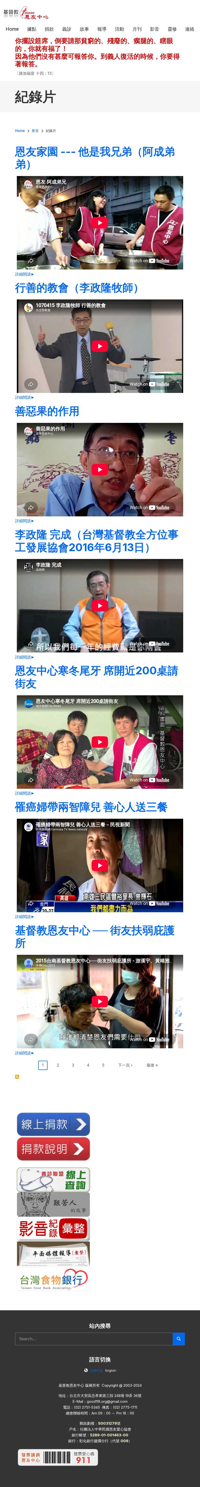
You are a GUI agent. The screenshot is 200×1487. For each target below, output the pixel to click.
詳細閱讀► (25, 274)
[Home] (26, 12)
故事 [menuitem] (84, 29)
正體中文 (96, 1370)
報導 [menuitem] (102, 29)
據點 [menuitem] (31, 29)
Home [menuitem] (12, 29)
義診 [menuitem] (66, 29)
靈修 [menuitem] (172, 29)
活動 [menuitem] (119, 29)
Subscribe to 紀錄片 (17, 1077)
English (110, 1370)
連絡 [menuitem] (189, 29)
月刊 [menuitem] (137, 29)
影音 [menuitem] (154, 29)
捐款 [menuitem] (49, 29)
